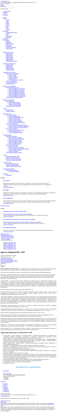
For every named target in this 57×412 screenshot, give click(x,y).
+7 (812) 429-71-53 (5, 1)
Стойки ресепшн (7, 162)
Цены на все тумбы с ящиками (13, 160)
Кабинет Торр (9, 67)
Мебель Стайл (9, 56)
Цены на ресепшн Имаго (15, 103)
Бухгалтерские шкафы (14, 171)
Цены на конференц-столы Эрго (16, 89)
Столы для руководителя (12, 123)
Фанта (7, 23)
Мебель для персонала (8, 52)
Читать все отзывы (5, 205)
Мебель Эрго (9, 53)
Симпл (7, 19)
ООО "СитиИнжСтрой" (8, 198)
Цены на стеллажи (13, 146)
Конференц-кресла (10, 83)
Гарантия (8, 37)
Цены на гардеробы (13, 151)
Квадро (8, 29)
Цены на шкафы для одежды (15, 142)
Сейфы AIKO (9, 110)
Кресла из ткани (13, 74)
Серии (4, 18)
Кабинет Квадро (10, 68)
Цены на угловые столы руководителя (18, 127)
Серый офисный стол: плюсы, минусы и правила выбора (14, 211)
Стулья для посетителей (11, 82)
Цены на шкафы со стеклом (15, 140)
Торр (7, 27)
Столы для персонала (11, 115)
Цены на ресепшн (10, 101)
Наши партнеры (10, 43)
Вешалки (5, 173)
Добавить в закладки (5, 400)
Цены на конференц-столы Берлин (17, 94)
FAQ (7, 34)
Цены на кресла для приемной (13, 106)
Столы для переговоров (11, 128)
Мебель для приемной (8, 99)
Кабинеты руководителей (9, 63)
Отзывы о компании (11, 47)
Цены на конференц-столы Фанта (17, 88)
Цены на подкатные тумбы (12, 157)
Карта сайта (3, 402)
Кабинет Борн (9, 66)
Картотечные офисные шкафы (9, 227)
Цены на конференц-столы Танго (17, 93)
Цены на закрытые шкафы (15, 141)
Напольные (9, 175)
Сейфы (5, 108)
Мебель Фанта (9, 54)
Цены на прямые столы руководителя (18, 125)
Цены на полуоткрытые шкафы (16, 138)
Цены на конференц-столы (12, 87)
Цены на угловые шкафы (15, 143)
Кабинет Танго (9, 64)
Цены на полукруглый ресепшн (13, 166)
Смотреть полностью (8, 187)
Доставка (5, 388)
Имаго (7, 22)
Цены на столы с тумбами (15, 120)
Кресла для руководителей (12, 73)
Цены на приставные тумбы (13, 156)
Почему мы (9, 45)
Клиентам (5, 31)
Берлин (8, 24)
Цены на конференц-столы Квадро (17, 96)
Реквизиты (8, 42)
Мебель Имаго (9, 58)
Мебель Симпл (9, 57)
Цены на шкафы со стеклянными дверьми (19, 148)
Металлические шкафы (11, 170)
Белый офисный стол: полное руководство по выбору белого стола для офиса (19, 219)
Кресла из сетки (12, 76)
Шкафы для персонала (11, 136)
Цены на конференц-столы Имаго (17, 91)
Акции (7, 33)
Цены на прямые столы (14, 116)
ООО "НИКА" (6, 190)
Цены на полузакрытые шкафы (16, 147)
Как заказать (9, 36)
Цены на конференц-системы (16, 132)
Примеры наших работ (11, 32)
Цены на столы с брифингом (16, 121)
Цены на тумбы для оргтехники (13, 158)
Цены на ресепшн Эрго (14, 102)
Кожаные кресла (13, 78)
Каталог (5, 17)
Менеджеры (9, 46)
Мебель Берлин (9, 59)
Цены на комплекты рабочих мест (17, 122)
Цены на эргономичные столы (16, 117)
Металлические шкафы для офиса (14, 152)
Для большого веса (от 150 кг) (16, 79)
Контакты (5, 38)
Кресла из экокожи (13, 77)
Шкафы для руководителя (12, 145)
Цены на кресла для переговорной (14, 97)
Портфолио (6, 391)
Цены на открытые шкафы (15, 137)
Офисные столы (7, 113)
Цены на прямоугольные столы (16, 130)
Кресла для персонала (11, 81)
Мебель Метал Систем (11, 61)
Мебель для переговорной (9, 86)
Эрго (7, 21)
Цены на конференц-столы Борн (16, 92)
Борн (7, 26)
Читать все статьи (5, 233)
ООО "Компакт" (6, 180)
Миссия (8, 41)
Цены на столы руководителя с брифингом (19, 126)
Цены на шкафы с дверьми (15, 150)
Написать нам (9, 48)
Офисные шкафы (7, 135)
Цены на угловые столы (14, 118)
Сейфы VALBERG (10, 111)
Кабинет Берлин (10, 69)
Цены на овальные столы (15, 131)
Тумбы (5, 155)
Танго (7, 28)
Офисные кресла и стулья (9, 72)
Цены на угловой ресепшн (12, 165)
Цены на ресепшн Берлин (15, 105)
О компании (6, 40)
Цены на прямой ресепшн (12, 163)
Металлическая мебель (8, 168)
